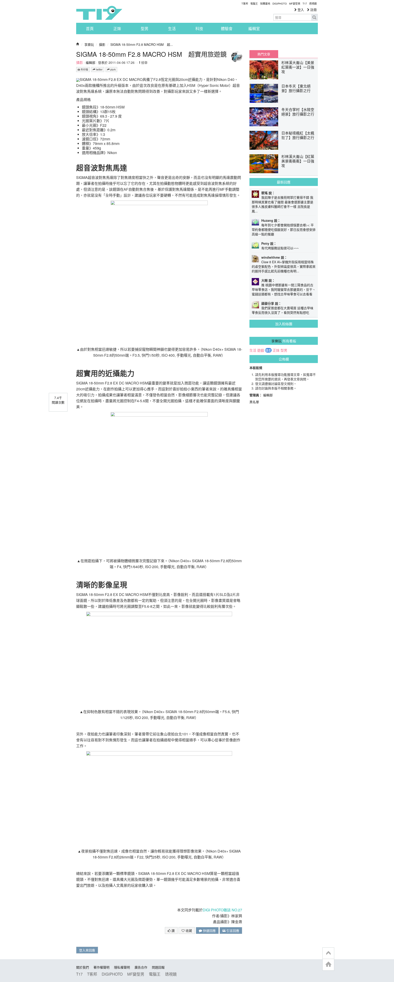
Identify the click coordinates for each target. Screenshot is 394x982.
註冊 (313, 9)
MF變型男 (294, 3)
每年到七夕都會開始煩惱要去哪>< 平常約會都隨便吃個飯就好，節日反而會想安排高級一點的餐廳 (284, 229)
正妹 (117, 28)
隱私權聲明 (122, 967)
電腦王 (254, 3)
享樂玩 (89, 44)
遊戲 (260, 350)
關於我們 (82, 967)
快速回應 (209, 930)
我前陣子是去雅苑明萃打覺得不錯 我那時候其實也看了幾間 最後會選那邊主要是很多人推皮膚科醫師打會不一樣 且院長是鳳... (282, 204)
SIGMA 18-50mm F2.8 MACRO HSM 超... (141, 44)
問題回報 (158, 967)
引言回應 (232, 930)
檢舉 (144, 62)
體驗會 (227, 28)
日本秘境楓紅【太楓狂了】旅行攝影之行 (297, 135)
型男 (144, 28)
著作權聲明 (101, 967)
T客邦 (244, 3)
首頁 (90, 28)
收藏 (188, 930)
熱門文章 (263, 54)
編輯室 (254, 28)
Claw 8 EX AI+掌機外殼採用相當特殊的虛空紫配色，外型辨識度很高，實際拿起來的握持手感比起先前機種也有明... (284, 266)
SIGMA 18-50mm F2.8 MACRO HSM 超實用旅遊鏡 (151, 54)
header (328, 953)
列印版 (84, 69)
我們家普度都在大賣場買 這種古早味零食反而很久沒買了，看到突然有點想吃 (282, 310)
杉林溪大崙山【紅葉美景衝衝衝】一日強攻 (297, 161)
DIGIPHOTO (279, 3)
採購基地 (265, 3)
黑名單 (254, 402)
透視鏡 (313, 3)
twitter (99, 69)
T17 (99, 13)
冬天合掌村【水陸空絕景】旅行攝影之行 (297, 112)
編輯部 (90, 62)
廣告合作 (141, 967)
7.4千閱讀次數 (58, 400)
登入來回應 (87, 950)
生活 (172, 28)
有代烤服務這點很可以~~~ (280, 248)
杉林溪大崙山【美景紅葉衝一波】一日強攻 (297, 67)
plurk (113, 69)
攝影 (102, 44)
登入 (300, 9)
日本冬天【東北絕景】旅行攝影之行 (296, 88)
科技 (199, 28)
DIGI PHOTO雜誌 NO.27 (222, 909)
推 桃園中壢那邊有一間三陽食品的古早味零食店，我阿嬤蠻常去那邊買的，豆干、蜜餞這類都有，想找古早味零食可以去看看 (284, 289)
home (328, 964)
